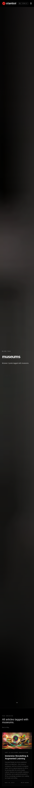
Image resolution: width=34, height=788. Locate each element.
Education (23, 752)
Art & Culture (11, 752)
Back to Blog (5, 727)
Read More (25, 782)
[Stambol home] (9, 3)
